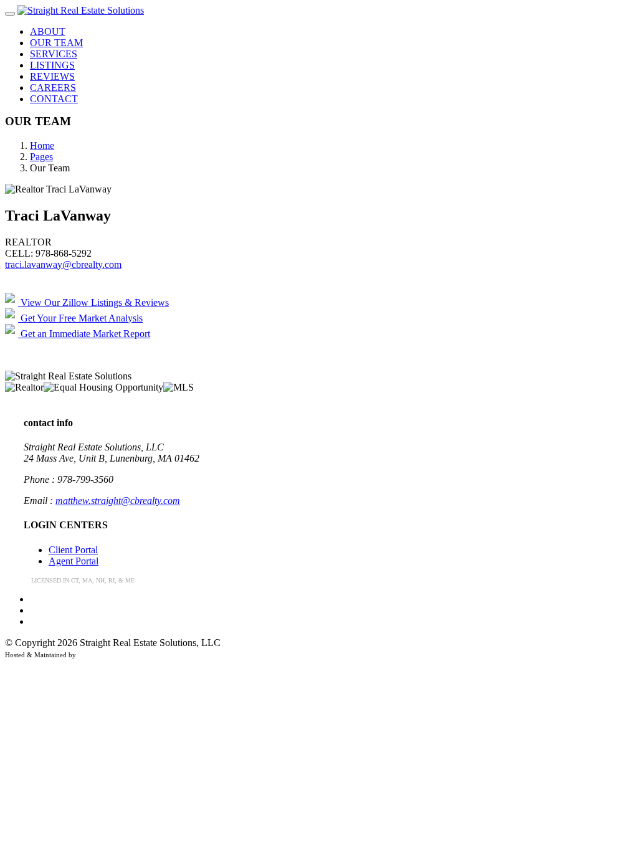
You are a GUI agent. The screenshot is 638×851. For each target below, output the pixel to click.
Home (42, 145)
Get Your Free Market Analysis (80, 318)
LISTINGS (52, 65)
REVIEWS (52, 76)
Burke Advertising (104, 654)
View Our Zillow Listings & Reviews (93, 302)
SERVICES (53, 54)
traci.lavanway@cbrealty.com (63, 264)
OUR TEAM (56, 42)
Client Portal (73, 549)
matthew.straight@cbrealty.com (117, 500)
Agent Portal (73, 561)
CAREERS (53, 87)
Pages (41, 156)
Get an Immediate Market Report (84, 333)
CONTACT (54, 98)
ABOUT (47, 31)
